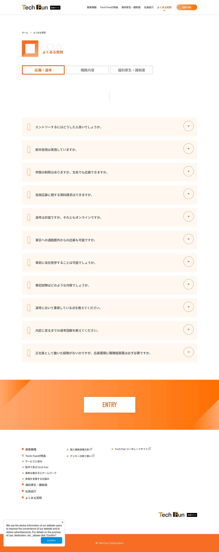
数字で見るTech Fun (36, 467)
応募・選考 (43, 69)
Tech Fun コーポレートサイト (131, 449)
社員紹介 (149, 7)
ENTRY (187, 7)
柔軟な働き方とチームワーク (40, 473)
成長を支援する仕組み (37, 478)
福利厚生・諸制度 (131, 7)
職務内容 (87, 69)
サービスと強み (33, 461)
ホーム (25, 32)
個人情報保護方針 (79, 449)
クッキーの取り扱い (81, 456)
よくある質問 (164, 7)
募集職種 (91, 7)
